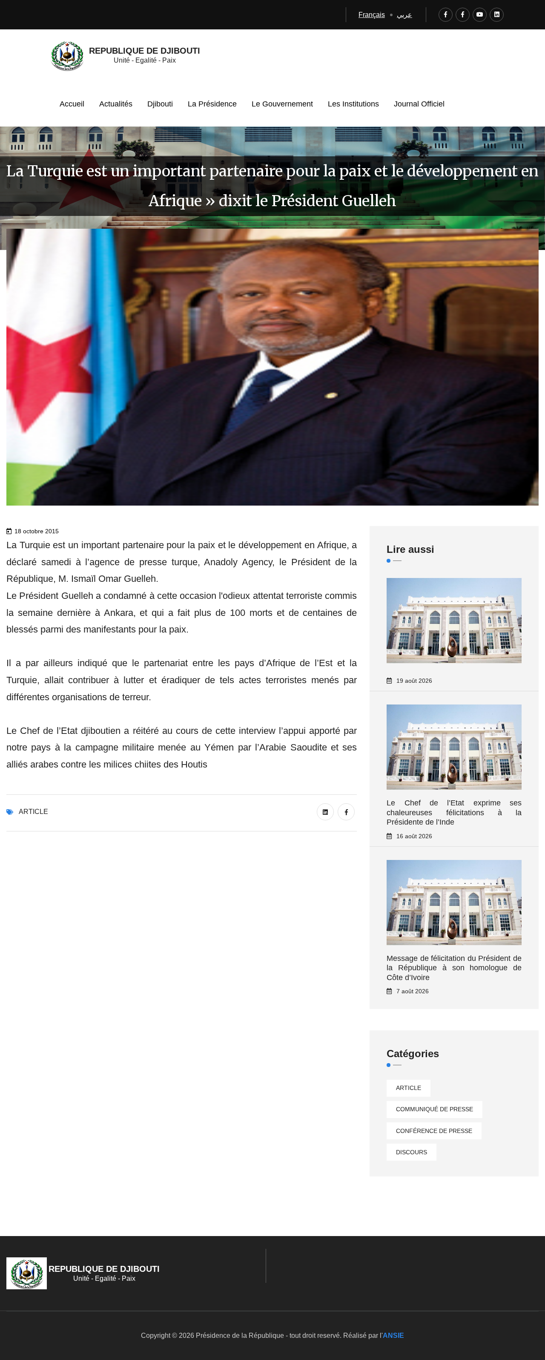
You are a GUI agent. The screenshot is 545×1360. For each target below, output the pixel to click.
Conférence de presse (434, 1130)
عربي (404, 14)
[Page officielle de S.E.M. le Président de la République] (463, 15)
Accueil (72, 104)
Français (372, 14)
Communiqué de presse (434, 1109)
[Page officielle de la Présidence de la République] (446, 15)
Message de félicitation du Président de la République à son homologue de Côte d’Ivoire (454, 968)
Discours (411, 1152)
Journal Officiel (419, 104)
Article (33, 811)
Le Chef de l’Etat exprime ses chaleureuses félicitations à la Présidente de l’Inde (454, 812)
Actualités (115, 104)
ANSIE (393, 1335)
